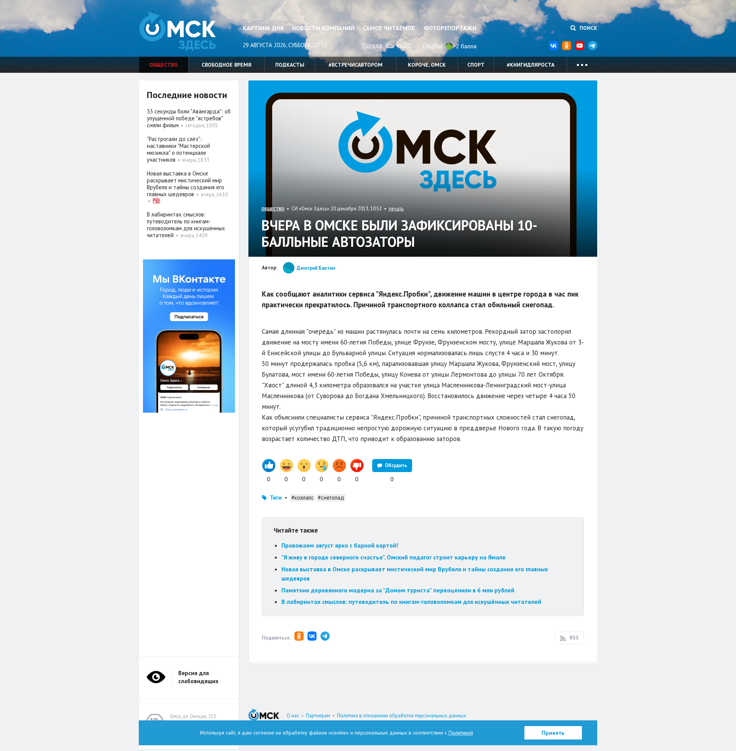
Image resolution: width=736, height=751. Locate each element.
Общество (163, 64)
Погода (372, 45)
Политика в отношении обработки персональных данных (401, 715)
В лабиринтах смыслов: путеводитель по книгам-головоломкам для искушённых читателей (411, 601)
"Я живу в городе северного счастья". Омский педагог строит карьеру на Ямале (393, 557)
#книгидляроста (530, 64)
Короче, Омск (427, 64)
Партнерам (318, 715)
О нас (293, 715)
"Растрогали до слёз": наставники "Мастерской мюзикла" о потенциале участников (178, 149)
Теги (276, 497)
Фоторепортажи (450, 28)
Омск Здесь (177, 31)
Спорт (476, 64)
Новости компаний (323, 28)
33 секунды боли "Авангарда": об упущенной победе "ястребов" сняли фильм (189, 118)
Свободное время (226, 64)
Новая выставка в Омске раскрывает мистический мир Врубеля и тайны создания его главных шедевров (185, 184)
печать (396, 208)
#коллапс (302, 497)
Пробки (433, 45)
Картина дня (263, 28)
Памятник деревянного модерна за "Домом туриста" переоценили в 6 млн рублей (397, 590)
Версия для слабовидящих (198, 677)
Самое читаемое (389, 28)
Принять (553, 732)
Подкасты (289, 64)
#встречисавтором (356, 64)
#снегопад (331, 497)
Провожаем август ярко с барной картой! (339, 545)
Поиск (587, 28)
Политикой (461, 732)
